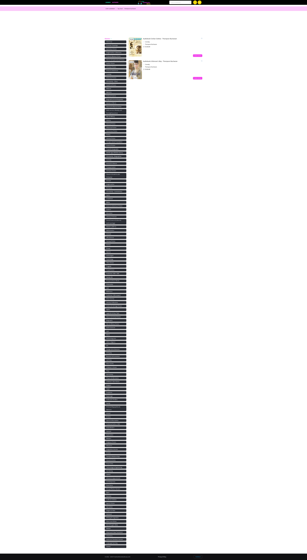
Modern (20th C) (111, 227)
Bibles (108, 202)
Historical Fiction (111, 127)
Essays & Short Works (112, 281)
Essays (108, 248)
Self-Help (109, 360)
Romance (109, 188)
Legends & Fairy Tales (112, 313)
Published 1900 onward (113, 295)
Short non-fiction (111, 521)
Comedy (108, 160)
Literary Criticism (111, 217)
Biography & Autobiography (114, 99)
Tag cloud (120, 8)
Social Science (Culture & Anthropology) (113, 221)
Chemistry (109, 536)
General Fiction (110, 124)
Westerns (109, 446)
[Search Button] (189, 2)
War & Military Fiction (112, 324)
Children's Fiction (111, 367)
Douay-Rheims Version (113, 489)
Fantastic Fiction (111, 171)
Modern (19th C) (111, 103)
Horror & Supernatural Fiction (115, 60)
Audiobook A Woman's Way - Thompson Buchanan (160, 61)
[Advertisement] (153, 25)
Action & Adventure (112, 70)
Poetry (108, 135)
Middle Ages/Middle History (114, 153)
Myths (108, 309)
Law (107, 288)
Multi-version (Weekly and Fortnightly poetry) (114, 111)
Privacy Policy (162, 557)
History (108, 120)
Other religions (110, 342)
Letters (108, 474)
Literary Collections (112, 302)
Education (109, 213)
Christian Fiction (111, 67)
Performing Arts (111, 338)
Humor (108, 245)
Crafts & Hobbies (111, 500)
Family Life (109, 277)
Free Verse (109, 485)
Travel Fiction (110, 270)
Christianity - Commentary (114, 191)
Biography (109, 320)
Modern (108, 438)
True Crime (109, 464)
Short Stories (110, 299)
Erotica (108, 417)
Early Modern (110, 428)
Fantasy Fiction (110, 241)
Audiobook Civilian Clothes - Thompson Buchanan (160, 39)
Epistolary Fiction (111, 49)
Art (107, 345)
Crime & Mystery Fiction (113, 56)
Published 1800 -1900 (112, 273)
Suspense (109, 392)
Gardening (109, 471)
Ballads (108, 528)
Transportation (111, 167)
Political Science (111, 96)
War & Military (110, 117)
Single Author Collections (113, 52)
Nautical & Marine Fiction (113, 107)
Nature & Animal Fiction (113, 317)
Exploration (109, 435)
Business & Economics (113, 356)
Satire (108, 195)
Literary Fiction (110, 138)
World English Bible (112, 525)
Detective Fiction (111, 78)
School (108, 413)
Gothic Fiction (110, 63)
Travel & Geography (112, 149)
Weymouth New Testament (114, 532)
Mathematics (110, 230)
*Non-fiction (110, 263)
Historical (109, 42)
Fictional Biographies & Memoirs (113, 408)
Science (108, 209)
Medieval (109, 514)
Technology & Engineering (114, 467)
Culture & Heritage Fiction (114, 306)
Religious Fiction (111, 442)
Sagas (108, 389)
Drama (108, 453)
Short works (110, 364)
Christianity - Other (112, 81)
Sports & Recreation (112, 420)
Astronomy (109, 374)
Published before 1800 (113, 424)
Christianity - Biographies (113, 156)
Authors (115, 2)
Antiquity (109, 353)
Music (108, 335)
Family (108, 403)
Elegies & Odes (110, 510)
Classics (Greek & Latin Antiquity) (113, 175)
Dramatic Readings (112, 45)
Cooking (108, 74)
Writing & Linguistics (112, 518)
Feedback (198, 557)
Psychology (109, 259)
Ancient (108, 181)
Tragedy (108, 266)
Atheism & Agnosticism (113, 478)
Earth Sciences (110, 327)
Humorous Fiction (111, 131)
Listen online (197, 55)
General (108, 431)
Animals (108, 234)
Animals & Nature (111, 163)
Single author (110, 184)
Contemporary (110, 482)
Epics (107, 492)
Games (108, 546)
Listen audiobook (110, 8)
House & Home (111, 460)
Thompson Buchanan (151, 44)
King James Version (112, 449)
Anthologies (110, 255)
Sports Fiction (110, 503)
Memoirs (109, 92)
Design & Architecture (113, 349)
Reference (109, 291)
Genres (108, 2)
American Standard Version (114, 539)
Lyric (107, 331)
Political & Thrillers (112, 400)
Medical (108, 89)
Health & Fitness (111, 85)
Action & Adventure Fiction (114, 206)
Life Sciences (110, 237)
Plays (107, 371)
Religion (108, 385)
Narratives (109, 507)
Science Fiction (110, 145)
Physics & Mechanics (112, 378)
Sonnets (108, 496)
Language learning (111, 543)
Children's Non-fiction (112, 382)
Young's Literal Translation (114, 142)
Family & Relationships (113, 456)
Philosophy (109, 284)
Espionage (109, 396)
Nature (108, 252)
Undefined (109, 199)
